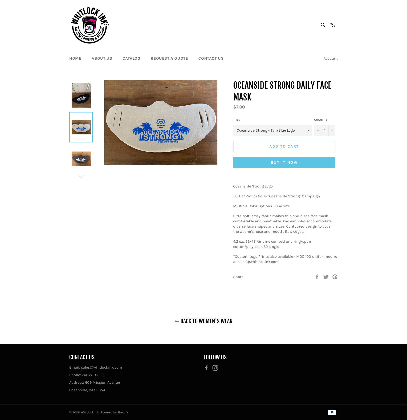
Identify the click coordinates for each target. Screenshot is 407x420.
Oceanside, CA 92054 (87, 390)
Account (331, 58)
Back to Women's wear (205, 321)
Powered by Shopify (114, 412)
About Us (102, 58)
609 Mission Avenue (102, 382)
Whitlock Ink (90, 412)
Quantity (320, 119)
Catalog (131, 58)
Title (236, 119)
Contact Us (211, 58)
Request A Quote (169, 58)
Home (75, 58)
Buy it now (284, 162)
